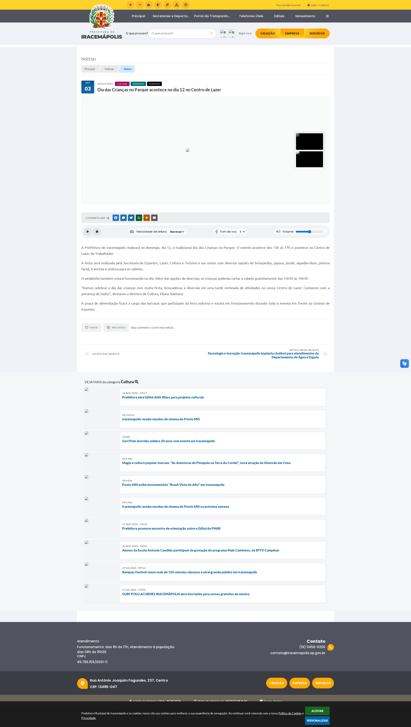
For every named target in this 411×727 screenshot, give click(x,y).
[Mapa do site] (176, 5)
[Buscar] (211, 33)
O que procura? (137, 33)
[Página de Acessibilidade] (186, 5)
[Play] (87, 231)
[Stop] (97, 231)
